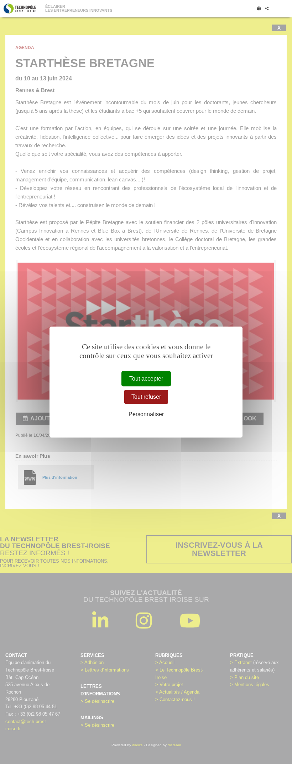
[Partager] (267, 9)
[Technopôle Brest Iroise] (20, 9)
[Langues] (259, 9)
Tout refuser (146, 397)
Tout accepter (146, 379)
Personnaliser (146, 415)
